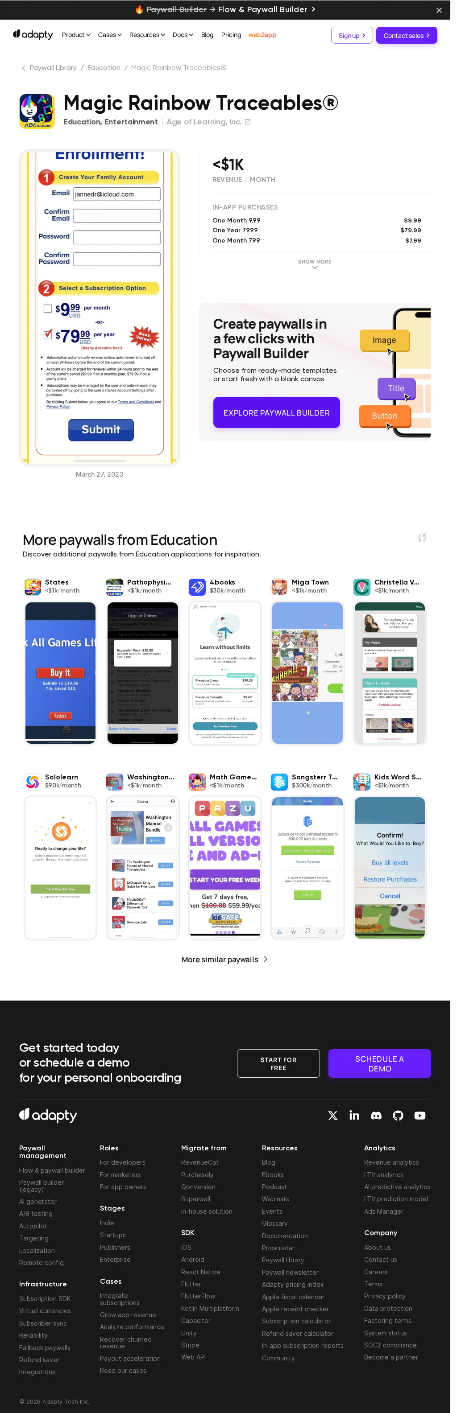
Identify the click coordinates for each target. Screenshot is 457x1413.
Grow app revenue (128, 1314)
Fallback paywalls (45, 1347)
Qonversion (198, 1187)
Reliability (33, 1335)
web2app (262, 34)
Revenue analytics (391, 1162)
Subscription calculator (296, 1321)
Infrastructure (43, 1284)
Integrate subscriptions (120, 1299)
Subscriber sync (43, 1323)
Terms (373, 1284)
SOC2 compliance (390, 1345)
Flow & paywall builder (52, 1170)
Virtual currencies (45, 1310)
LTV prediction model (396, 1199)
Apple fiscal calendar (293, 1297)
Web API (193, 1357)
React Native (200, 1272)
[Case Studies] (119, 35)
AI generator (38, 1201)
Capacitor (196, 1320)
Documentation (285, 1236)
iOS (186, 1247)
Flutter (191, 1284)
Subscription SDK (45, 1298)
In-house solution (207, 1211)
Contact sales (404, 35)
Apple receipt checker (295, 1309)
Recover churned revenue (126, 1342)
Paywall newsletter (290, 1272)
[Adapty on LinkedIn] (354, 1115)
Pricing (231, 34)
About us (377, 1247)
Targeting (34, 1238)
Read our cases (123, 1370)
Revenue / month (244, 180)
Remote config (41, 1262)
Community (278, 1358)
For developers (122, 1162)
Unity (189, 1333)
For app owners (123, 1187)
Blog (207, 34)
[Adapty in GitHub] (398, 1115)
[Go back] (24, 70)
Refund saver (39, 1360)
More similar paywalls (220, 959)
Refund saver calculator (297, 1333)
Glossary (275, 1223)
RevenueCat (200, 1162)
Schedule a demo (379, 1063)
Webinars (275, 1199)
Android (192, 1259)
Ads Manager (383, 1211)
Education (103, 68)
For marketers (120, 1174)
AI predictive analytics (397, 1187)
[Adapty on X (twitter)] (333, 1115)
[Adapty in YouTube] (420, 1115)
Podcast (274, 1187)
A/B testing (36, 1213)
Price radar (278, 1248)
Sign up (349, 35)
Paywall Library (53, 68)
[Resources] (163, 35)
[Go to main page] (33, 34)
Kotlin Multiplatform (210, 1308)
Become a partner (391, 1357)
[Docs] (191, 35)
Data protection (388, 1308)
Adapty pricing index (293, 1284)
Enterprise (115, 1259)
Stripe (190, 1345)
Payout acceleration (130, 1358)
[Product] (88, 35)
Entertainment (131, 122)
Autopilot (33, 1226)
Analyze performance (132, 1327)
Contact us (380, 1259)
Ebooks (273, 1174)
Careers (376, 1272)
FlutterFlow (198, 1296)
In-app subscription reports (303, 1345)
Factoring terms (387, 1320)
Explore (277, 409)
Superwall (195, 1199)
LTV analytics (383, 1174)
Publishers (115, 1247)
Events (272, 1211)
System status (385, 1333)
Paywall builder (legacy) (41, 1185)
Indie (107, 1223)
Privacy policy (385, 1296)
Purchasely (197, 1174)
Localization (37, 1250)
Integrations (37, 1372)
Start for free (278, 1063)
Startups (113, 1235)
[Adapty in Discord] (376, 1115)
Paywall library (283, 1260)
